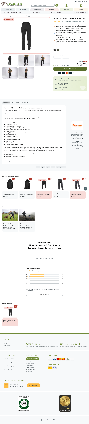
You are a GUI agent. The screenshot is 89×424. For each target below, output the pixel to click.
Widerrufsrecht (8, 364)
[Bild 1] (26, 35)
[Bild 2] (10, 60)
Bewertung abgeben (44, 294)
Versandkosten (84, 65)
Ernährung (23, 9)
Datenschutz (7, 360)
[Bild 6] (26, 73)
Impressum (7, 368)
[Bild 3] (26, 60)
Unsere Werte (29, 361)
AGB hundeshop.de (8, 362)
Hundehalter (37, 9)
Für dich (81, 9)
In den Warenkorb (70, 68)
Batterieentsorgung (9, 366)
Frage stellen (61, 167)
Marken (66, 9)
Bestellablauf (7, 345)
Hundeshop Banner (30, 369)
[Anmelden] (66, 5)
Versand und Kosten (9, 358)
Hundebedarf (8, 9)
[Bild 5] (10, 73)
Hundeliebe (51, 9)
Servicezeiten (29, 371)
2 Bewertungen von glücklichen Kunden (74, 21)
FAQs (5, 343)
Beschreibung (6, 102)
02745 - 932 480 (34, 344)
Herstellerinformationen (10, 161)
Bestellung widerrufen (32, 358)
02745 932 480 (61, 84)
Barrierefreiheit (8, 369)
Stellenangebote (30, 363)
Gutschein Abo (29, 365)
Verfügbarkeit (15, 102)
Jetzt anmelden (33, 385)
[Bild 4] (42, 60)
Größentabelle (83, 54)
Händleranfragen (30, 367)
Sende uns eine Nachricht (72, 344)
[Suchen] (56, 5)
